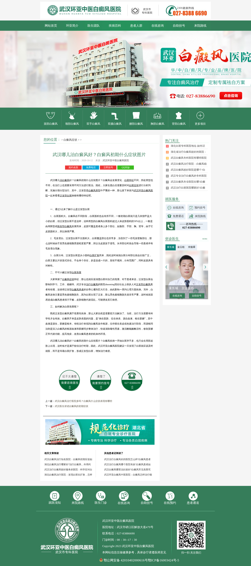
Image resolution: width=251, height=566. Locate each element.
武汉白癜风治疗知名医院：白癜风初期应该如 (68, 459)
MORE (204, 239)
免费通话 (178, 216)
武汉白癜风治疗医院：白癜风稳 (189, 163)
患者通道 (193, 503)
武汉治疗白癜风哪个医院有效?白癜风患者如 (127, 464)
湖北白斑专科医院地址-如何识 (188, 145)
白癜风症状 (70, 139)
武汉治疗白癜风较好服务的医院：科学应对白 (68, 469)
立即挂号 (108, 167)
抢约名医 (73, 167)
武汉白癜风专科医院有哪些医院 (189, 157)
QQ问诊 (126, 167)
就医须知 (54, 502)
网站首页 (51, 25)
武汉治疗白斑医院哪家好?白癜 (188, 187)
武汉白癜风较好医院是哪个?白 (188, 169)
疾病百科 (115, 25)
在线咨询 (157, 25)
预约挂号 (199, 207)
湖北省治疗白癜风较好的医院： (189, 151)
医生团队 (93, 25)
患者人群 (136, 25)
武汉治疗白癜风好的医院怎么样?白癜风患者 (127, 459)
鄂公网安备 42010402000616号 (126, 560)
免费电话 (91, 167)
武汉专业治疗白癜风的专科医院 (189, 175)
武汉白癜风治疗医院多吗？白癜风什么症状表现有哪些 (83, 401)
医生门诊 (101, 502)
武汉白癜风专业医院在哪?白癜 (188, 181)
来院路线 (200, 25)
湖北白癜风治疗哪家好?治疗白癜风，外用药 (67, 464)
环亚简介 (72, 25)
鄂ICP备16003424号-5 (163, 560)
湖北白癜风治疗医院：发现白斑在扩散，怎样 (68, 474)
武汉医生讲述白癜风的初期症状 (71, 406)
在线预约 (170, 503)
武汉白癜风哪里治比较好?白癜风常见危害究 (127, 469)
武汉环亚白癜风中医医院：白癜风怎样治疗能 (128, 474)
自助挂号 (179, 25)
